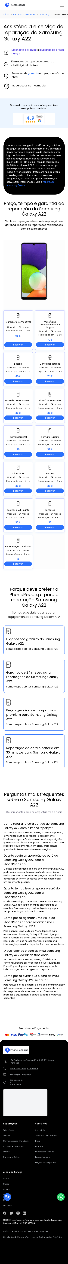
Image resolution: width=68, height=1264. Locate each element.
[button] (61, 5)
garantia (33, 73)
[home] (14, 5)
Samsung (44, 14)
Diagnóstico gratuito (24, 50)
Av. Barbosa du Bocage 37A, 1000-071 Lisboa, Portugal (32, 1061)
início (6, 14)
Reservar (18, 344)
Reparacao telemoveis (24, 14)
